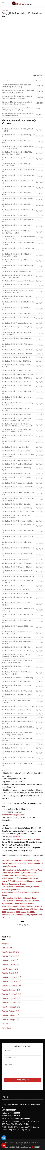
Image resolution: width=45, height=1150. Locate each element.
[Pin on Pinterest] (25, 925)
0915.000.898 (15, 1113)
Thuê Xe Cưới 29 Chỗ (10, 956)
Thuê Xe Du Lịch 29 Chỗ (11, 981)
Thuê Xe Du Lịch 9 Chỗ (11, 1003)
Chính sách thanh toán (31, 1142)
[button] (3, 3)
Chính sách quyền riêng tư (14, 1142)
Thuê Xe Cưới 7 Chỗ (10, 969)
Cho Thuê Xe (7, 948)
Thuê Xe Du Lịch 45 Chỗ (11, 994)
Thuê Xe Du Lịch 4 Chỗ (11, 990)
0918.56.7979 (15, 1116)
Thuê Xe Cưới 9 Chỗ (10, 973)
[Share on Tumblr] (28, 925)
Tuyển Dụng (6, 1028)
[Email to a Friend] (22, 925)
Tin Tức (5, 1024)
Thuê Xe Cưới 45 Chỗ (10, 965)
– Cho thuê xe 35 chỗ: (19, 898)
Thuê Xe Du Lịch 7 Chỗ (11, 998)
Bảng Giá (5, 10)
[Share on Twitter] (20, 925)
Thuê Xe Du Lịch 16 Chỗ (11, 977)
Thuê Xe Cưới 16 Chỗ (10, 952)
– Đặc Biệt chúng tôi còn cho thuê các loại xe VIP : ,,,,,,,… (22, 911)
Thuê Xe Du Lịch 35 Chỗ (11, 986)
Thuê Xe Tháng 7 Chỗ (10, 1015)
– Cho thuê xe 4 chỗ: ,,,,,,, (22, 873)
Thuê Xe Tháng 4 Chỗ (10, 1011)
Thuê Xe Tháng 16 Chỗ (11, 1007)
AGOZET (37, 1147)
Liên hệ (26, 1144)
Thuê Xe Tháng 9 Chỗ (10, 1020)
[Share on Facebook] (17, 925)
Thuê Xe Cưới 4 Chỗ (10, 960)
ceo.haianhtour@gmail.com (13, 815)
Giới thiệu (19, 1144)
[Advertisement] (22, 50)
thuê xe (29, 861)
